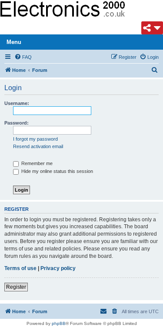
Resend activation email (38, 146)
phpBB (59, 323)
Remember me (36, 163)
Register (16, 287)
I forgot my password (35, 139)
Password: (16, 122)
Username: (16, 103)
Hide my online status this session (56, 171)
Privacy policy (58, 268)
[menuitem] (23, 57)
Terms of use (20, 268)
